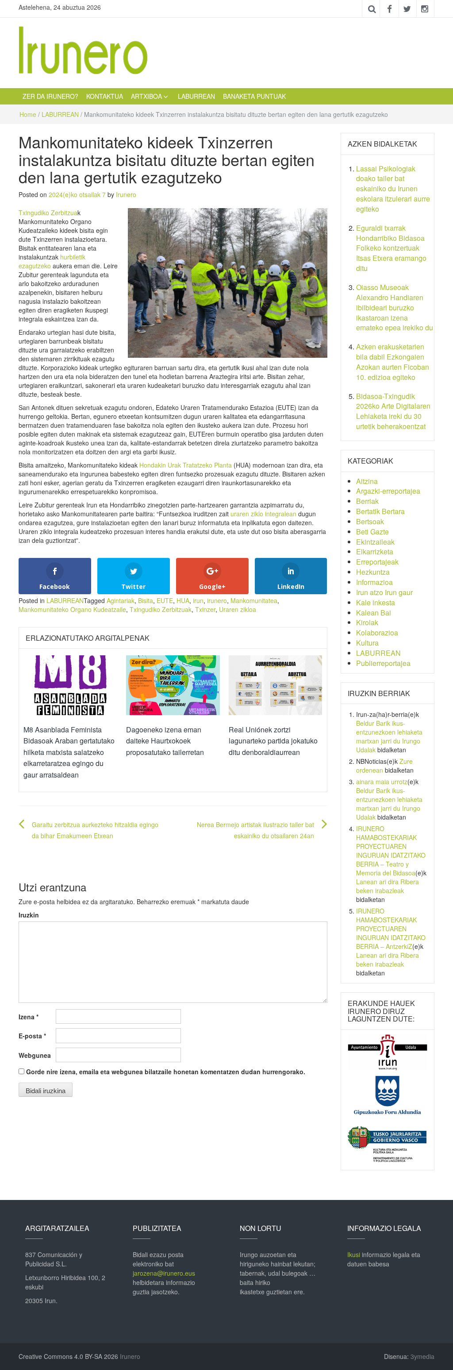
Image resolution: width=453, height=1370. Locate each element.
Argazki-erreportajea (388, 491)
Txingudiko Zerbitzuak (161, 609)
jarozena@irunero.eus (164, 1273)
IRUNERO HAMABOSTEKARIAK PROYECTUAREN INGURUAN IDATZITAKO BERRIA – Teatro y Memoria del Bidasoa (391, 850)
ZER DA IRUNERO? (50, 96)
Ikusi (353, 1254)
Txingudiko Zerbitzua (48, 212)
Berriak (367, 501)
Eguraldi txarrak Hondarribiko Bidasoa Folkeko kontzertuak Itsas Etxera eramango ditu (391, 248)
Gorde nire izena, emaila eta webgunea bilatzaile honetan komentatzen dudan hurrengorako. (165, 1071)
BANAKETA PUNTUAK (254, 96)
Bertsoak (370, 521)
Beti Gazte (372, 531)
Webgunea (35, 1055)
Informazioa (374, 582)
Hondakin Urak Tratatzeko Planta (185, 465)
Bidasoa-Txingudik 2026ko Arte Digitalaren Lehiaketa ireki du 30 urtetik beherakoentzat (393, 411)
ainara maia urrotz (381, 781)
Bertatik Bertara (380, 511)
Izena (28, 1016)
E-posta (32, 1035)
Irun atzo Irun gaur (384, 592)
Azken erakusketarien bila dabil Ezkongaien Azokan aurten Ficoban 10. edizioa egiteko (392, 361)
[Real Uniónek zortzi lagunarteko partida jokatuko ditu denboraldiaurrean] (275, 684)
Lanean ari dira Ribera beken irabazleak (387, 886)
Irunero (126, 194)
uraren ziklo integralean (263, 513)
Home (27, 114)
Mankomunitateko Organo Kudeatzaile (72, 609)
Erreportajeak (377, 562)
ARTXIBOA (146, 96)
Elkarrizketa (374, 551)
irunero (217, 600)
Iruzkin (29, 914)
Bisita (145, 600)
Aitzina (367, 481)
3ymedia (422, 1356)
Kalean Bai (373, 613)
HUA (183, 600)
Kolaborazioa (377, 632)
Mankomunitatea (253, 600)
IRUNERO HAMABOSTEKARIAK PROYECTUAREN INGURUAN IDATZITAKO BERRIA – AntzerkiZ (391, 928)
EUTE (165, 600)
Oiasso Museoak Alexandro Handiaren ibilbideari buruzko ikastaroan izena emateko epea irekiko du (394, 307)
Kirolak (367, 622)
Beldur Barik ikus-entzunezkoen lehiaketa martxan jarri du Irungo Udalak (389, 736)
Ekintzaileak (375, 542)
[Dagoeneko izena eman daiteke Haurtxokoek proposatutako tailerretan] (173, 684)
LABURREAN (196, 96)
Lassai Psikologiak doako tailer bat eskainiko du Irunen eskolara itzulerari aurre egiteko (393, 188)
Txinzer (205, 609)
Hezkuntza (373, 572)
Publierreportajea (383, 663)
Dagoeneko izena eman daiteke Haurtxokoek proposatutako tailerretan (165, 740)
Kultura (367, 643)
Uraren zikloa (237, 609)
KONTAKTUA (104, 96)
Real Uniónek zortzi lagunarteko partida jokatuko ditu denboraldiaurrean (273, 740)
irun (198, 600)
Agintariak (120, 600)
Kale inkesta (375, 602)
